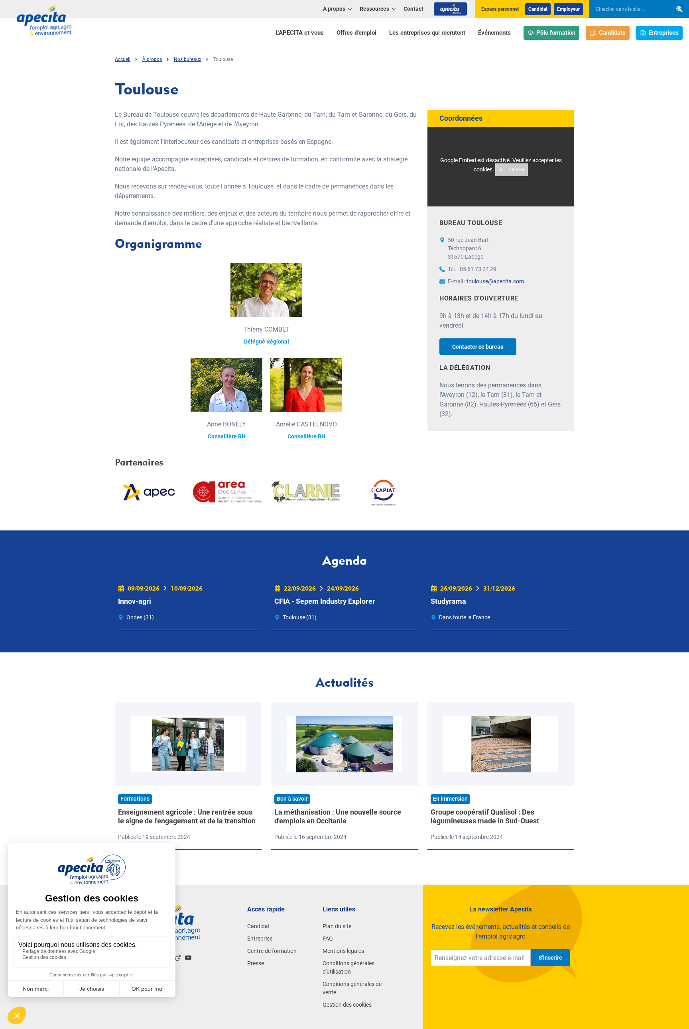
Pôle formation (555, 32)
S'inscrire (550, 957)
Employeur (568, 9)
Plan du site (337, 926)
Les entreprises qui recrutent (427, 32)
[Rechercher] (679, 9)
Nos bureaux (187, 59)
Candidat (537, 9)
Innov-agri (134, 601)
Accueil (122, 59)
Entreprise (259, 938)
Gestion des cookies (347, 1005)
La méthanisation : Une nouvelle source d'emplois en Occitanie (337, 816)
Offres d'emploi (356, 32)
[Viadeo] (178, 957)
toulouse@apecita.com (495, 281)
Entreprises (664, 32)
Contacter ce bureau (478, 347)
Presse (255, 963)
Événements (494, 32)
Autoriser (511, 170)
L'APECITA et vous (300, 32)
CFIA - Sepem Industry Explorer (324, 601)
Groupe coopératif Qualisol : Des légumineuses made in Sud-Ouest (485, 816)
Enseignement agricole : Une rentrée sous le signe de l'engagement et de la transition (187, 816)
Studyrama (448, 601)
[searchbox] (627, 9)
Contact (413, 9)
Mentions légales (343, 951)
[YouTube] (188, 957)
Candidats (612, 32)
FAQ (328, 938)
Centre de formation (272, 951)
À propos (152, 59)
